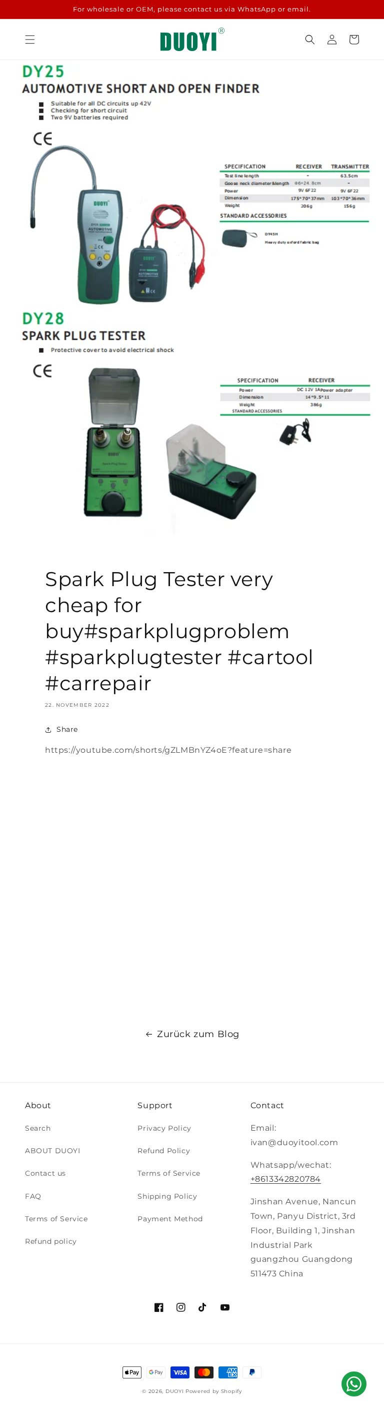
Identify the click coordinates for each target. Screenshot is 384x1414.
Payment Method (170, 1218)
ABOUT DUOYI (52, 1150)
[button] (30, 40)
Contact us (45, 1173)
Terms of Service (56, 1218)
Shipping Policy (167, 1196)
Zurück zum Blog (198, 1034)
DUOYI (175, 1391)
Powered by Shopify (214, 1391)
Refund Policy (164, 1150)
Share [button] (67, 729)
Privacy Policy (164, 1128)
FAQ (33, 1196)
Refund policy (51, 1241)
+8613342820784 (285, 1179)
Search (38, 1128)
